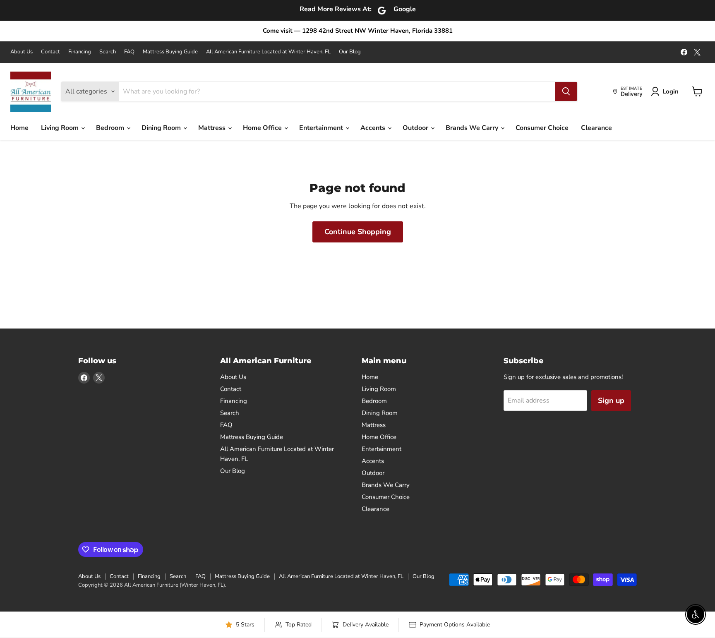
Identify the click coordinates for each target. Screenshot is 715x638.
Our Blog (350, 52)
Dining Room (162, 127)
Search (107, 52)
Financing (79, 52)
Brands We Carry (473, 127)
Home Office (263, 127)
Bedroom (111, 127)
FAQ (129, 52)
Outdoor (416, 127)
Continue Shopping (357, 232)
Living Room (60, 127)
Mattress (212, 127)
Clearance (596, 127)
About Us (21, 52)
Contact (50, 52)
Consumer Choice (542, 127)
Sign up (611, 400)
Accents (373, 127)
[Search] (566, 91)
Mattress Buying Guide (170, 52)
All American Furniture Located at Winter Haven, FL (268, 52)
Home (19, 127)
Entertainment (322, 127)
